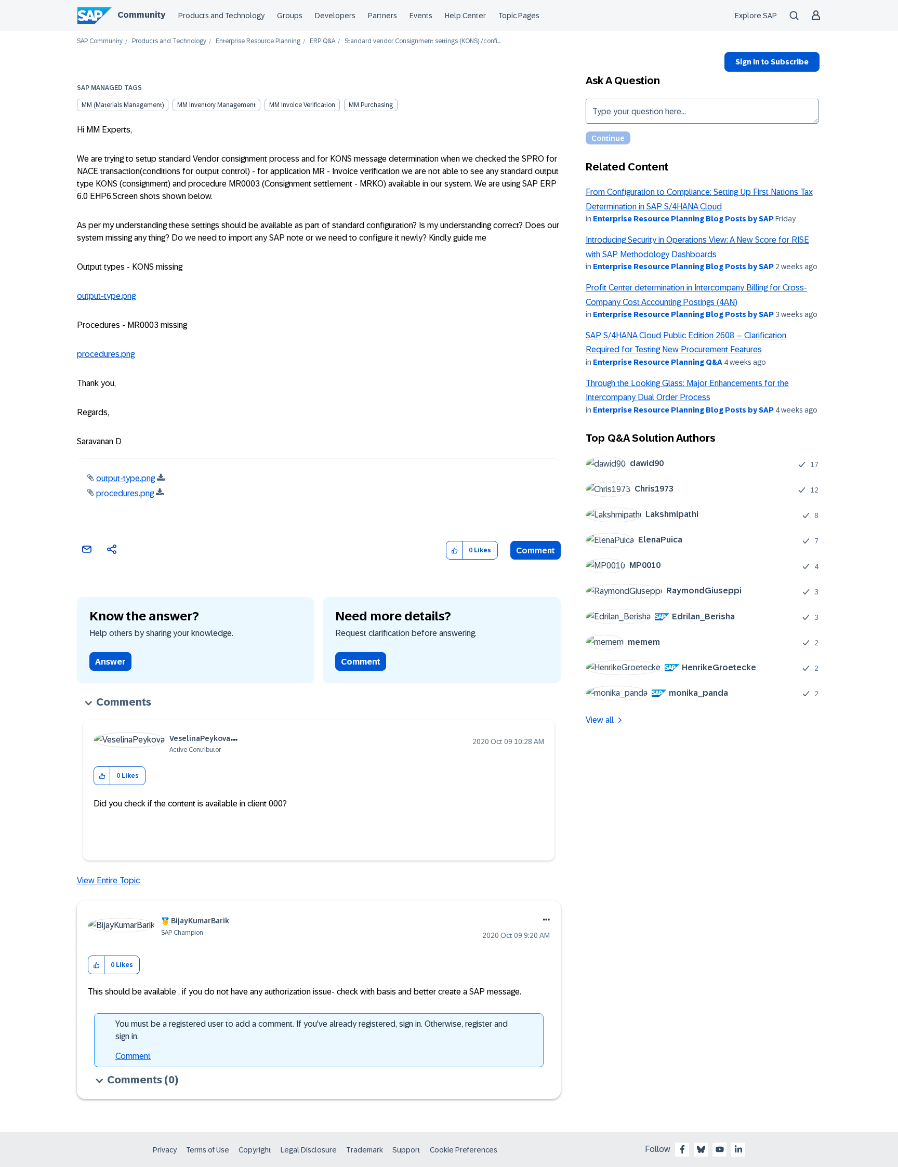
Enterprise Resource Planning (258, 41)
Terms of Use (207, 1150)
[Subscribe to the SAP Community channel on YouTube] (720, 1149)
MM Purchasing (371, 105)
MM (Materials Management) (123, 105)
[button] (454, 550)
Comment (535, 550)
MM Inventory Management (216, 105)
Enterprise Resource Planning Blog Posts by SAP (683, 219)
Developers (335, 15)
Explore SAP (756, 15)
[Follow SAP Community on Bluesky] (701, 1149)
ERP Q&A (322, 41)
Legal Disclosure (309, 1150)
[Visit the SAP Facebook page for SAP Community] (682, 1149)
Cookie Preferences (463, 1150)
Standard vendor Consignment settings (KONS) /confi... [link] (422, 41)
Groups (289, 15)
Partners (382, 15)
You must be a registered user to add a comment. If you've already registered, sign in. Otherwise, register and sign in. (311, 1030)
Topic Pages (518, 15)
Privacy (165, 1150)
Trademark (364, 1150)
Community (141, 14)
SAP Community (100, 41)
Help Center (465, 15)
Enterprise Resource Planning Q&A (657, 362)
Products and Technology (221, 15)
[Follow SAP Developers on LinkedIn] (738, 1149)
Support (406, 1150)
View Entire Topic (108, 880)
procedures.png (106, 354)
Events (421, 15)
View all (600, 719)
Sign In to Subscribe (772, 62)
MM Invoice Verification (302, 105)
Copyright (255, 1150)
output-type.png (106, 295)
